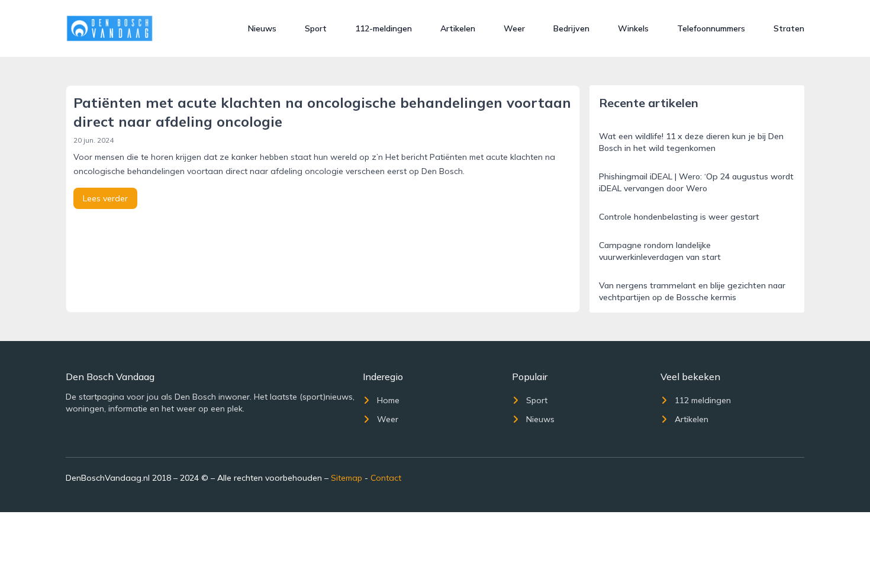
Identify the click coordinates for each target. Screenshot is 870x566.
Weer (514, 28)
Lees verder (105, 198)
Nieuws (262, 28)
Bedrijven (571, 28)
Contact (385, 477)
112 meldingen (703, 400)
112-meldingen (383, 28)
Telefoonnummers (711, 28)
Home (388, 400)
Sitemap (346, 477)
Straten (789, 28)
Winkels (633, 28)
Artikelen (457, 28)
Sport (316, 28)
